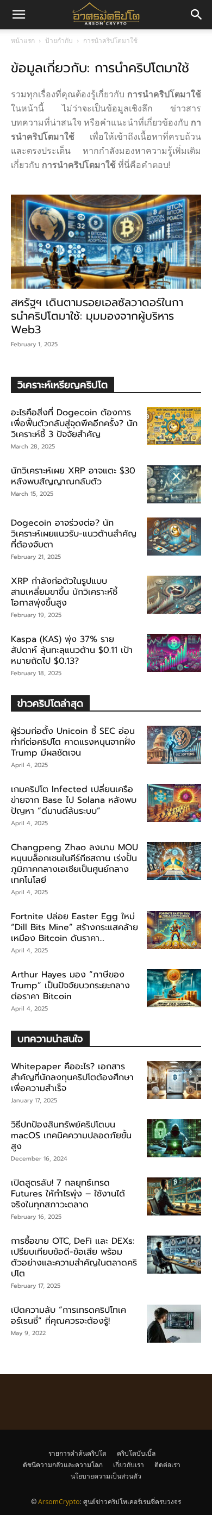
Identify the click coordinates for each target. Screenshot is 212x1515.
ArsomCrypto (59, 1501)
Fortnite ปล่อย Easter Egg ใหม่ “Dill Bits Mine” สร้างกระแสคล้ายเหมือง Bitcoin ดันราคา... (74, 927)
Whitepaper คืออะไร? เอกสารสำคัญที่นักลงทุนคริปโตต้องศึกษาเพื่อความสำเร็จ (72, 1077)
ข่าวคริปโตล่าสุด (50, 703)
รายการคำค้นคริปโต (77, 1453)
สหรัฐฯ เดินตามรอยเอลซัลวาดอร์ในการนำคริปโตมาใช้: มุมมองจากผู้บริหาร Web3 (97, 316)
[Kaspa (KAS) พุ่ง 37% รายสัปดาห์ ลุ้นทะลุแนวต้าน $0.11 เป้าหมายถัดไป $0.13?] (174, 653)
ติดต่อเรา (167, 1464)
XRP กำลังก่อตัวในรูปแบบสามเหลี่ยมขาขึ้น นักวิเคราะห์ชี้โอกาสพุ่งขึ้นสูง (64, 592)
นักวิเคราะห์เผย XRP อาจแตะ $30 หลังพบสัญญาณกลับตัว (73, 476)
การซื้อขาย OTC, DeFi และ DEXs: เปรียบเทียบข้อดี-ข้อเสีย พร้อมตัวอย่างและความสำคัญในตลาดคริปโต (74, 1257)
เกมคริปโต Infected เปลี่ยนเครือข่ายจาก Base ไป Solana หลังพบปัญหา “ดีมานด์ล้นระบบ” (73, 800)
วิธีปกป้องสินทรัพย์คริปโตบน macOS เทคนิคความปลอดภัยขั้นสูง (71, 1135)
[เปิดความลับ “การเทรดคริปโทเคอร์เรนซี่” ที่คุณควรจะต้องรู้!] (174, 1324)
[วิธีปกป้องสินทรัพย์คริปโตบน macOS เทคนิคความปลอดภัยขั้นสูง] (174, 1138)
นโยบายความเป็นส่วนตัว (106, 1476)
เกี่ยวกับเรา (128, 1464)
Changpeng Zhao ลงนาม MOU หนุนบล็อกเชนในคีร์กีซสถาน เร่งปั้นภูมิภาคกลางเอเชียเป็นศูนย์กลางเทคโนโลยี (74, 864)
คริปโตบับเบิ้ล (136, 1453)
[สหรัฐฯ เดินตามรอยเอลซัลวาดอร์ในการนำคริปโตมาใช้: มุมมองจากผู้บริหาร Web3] (106, 242)
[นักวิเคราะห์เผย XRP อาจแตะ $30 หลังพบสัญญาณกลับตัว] (174, 484)
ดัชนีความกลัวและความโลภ (63, 1464)
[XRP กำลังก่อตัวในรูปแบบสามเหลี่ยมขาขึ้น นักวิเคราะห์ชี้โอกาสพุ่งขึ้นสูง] (174, 595)
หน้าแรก (23, 40)
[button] (197, 14)
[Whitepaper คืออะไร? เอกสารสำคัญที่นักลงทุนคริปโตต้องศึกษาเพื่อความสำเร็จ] (174, 1080)
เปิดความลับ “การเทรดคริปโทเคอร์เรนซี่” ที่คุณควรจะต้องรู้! (68, 1315)
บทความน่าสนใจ (50, 1038)
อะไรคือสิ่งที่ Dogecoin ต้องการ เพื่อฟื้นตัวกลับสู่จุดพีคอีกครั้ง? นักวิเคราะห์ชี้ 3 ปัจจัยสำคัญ (74, 423)
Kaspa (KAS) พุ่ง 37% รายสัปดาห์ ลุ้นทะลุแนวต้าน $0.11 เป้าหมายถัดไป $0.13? (72, 650)
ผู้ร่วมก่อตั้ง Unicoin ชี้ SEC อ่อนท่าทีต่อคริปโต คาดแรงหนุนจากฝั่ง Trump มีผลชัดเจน (73, 742)
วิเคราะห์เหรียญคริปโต (62, 384)
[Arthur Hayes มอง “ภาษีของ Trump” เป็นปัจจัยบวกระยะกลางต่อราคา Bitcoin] (174, 988)
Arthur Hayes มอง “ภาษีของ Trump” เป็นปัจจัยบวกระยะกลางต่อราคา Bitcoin (70, 985)
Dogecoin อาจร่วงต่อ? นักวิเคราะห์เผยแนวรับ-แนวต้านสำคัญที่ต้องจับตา (73, 533)
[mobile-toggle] (18, 14)
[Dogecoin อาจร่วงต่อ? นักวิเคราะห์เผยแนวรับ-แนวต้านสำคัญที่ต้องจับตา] (174, 537)
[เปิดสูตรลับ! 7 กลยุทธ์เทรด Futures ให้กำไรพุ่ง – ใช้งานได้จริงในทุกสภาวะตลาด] (174, 1196)
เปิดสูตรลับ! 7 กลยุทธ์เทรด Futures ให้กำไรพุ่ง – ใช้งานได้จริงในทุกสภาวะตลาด (68, 1193)
